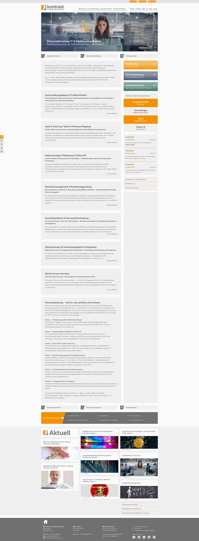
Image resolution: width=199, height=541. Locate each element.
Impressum (138, 528)
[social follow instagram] (154, 537)
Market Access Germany (57, 273)
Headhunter (82, 9)
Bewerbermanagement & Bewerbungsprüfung (68, 186)
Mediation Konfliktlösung (132, 509)
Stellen (132, 9)
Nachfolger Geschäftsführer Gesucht (136, 513)
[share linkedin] (1, 151)
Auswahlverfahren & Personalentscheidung (67, 218)
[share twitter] (1, 148)
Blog (155, 9)
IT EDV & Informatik (134, 31)
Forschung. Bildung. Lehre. (136, 41)
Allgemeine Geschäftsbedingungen (144, 530)
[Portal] (52, 8)
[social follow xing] (134, 537)
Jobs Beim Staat (132, 188)
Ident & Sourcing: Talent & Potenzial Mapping (68, 126)
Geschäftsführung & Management (138, 38)
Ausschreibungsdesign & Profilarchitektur (66, 95)
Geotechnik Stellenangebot (136, 179)
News (151, 9)
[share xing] (1, 140)
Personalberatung (93, 9)
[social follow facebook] (139, 537)
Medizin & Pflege (134, 25)
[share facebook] (1, 144)
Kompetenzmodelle (130, 504)
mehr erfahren (112, 113)
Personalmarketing (119, 9)
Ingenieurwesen (133, 28)
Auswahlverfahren (106, 9)
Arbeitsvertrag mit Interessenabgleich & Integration (71, 247)
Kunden (138, 9)
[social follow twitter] (144, 537)
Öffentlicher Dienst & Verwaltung (138, 34)
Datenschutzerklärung (141, 526)
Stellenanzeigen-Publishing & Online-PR (65, 155)
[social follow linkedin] (149, 537)
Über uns (145, 9)
